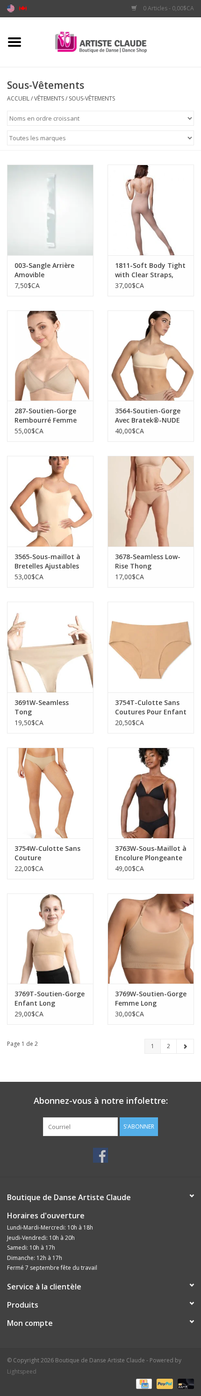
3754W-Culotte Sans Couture (47, 853)
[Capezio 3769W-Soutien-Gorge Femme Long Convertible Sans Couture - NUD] (151, 938)
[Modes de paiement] (143, 1383)
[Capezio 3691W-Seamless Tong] (50, 647)
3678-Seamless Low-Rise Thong (147, 561)
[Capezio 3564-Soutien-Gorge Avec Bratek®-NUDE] (151, 355)
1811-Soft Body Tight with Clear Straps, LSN (150, 270)
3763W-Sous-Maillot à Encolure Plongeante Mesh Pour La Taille (151, 853)
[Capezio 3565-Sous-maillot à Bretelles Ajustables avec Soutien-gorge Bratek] (50, 501)
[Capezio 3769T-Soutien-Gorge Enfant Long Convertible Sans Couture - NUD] (50, 938)
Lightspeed (21, 1371)
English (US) (10, 8)
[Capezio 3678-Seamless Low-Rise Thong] (151, 501)
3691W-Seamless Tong (41, 707)
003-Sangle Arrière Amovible (44, 270)
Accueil (18, 98)
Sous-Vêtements (92, 98)
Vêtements (49, 98)
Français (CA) (23, 8)
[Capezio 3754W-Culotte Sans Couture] (50, 793)
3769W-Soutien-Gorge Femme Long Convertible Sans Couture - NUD (151, 998)
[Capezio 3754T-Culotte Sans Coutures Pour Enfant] (151, 647)
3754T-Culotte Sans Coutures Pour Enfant (151, 707)
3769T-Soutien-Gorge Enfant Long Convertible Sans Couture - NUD (49, 998)
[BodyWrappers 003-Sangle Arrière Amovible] (50, 210)
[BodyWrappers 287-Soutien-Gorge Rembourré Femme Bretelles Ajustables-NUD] (50, 355)
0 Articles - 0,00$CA (168, 8)
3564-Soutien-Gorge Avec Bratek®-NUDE (147, 415)
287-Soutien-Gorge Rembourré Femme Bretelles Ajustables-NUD (48, 415)
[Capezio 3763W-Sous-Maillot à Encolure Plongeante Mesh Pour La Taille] (151, 793)
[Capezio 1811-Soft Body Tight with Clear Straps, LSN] (151, 210)
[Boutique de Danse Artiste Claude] (115, 41)
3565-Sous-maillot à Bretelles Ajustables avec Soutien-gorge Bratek (47, 561)
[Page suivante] (185, 1046)
